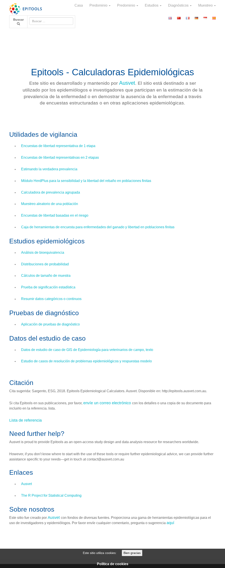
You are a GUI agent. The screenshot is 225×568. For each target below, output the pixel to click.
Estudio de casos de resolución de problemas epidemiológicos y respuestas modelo (86, 361)
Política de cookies (112, 564)
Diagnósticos (178, 5)
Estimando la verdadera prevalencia (49, 169)
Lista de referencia (25, 420)
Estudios (152, 5)
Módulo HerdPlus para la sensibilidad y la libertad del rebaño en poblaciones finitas (86, 181)
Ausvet (127, 83)
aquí (170, 523)
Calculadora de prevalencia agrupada (50, 192)
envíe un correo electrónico (107, 403)
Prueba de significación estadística (48, 287)
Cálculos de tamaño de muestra (46, 275)
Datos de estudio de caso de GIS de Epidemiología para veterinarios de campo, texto (87, 350)
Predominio (98, 5)
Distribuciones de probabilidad (45, 264)
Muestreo (206, 5)
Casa (78, 5)
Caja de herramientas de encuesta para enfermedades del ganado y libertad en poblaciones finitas (97, 227)
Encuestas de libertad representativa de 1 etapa (58, 146)
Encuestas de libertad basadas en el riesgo (54, 215)
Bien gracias (132, 553)
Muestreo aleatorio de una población (49, 204)
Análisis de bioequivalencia (42, 252)
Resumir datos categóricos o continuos (51, 299)
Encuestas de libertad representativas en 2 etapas (60, 157)
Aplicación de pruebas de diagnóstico (50, 324)
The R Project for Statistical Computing (51, 495)
